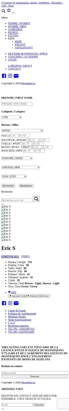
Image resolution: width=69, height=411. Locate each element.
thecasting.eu (28, 83)
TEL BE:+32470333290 (21, 331)
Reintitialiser (26, 186)
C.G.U (11, 322)
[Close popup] (2, 408)
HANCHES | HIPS (11, 150)
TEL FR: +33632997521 (21, 328)
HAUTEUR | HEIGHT (14, 140)
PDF (13, 292)
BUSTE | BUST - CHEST (15, 147)
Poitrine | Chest (16, 265)
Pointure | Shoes (16, 274)
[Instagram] (10, 77)
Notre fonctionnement (19, 319)
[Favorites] (9, 11)
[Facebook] (4, 77)
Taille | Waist (15, 268)
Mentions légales (17, 316)
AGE (4, 135)
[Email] (16, 77)
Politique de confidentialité (22, 313)
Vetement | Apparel (18, 277)
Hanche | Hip (15, 271)
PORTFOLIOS (10, 256)
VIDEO (25, 256)
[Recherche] (36, 199)
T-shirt (11, 280)
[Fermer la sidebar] (2, 204)
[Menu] (13, 12)
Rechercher (8, 186)
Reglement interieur (18, 325)
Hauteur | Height (17, 262)
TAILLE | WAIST (11, 143)
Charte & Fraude (17, 310)
